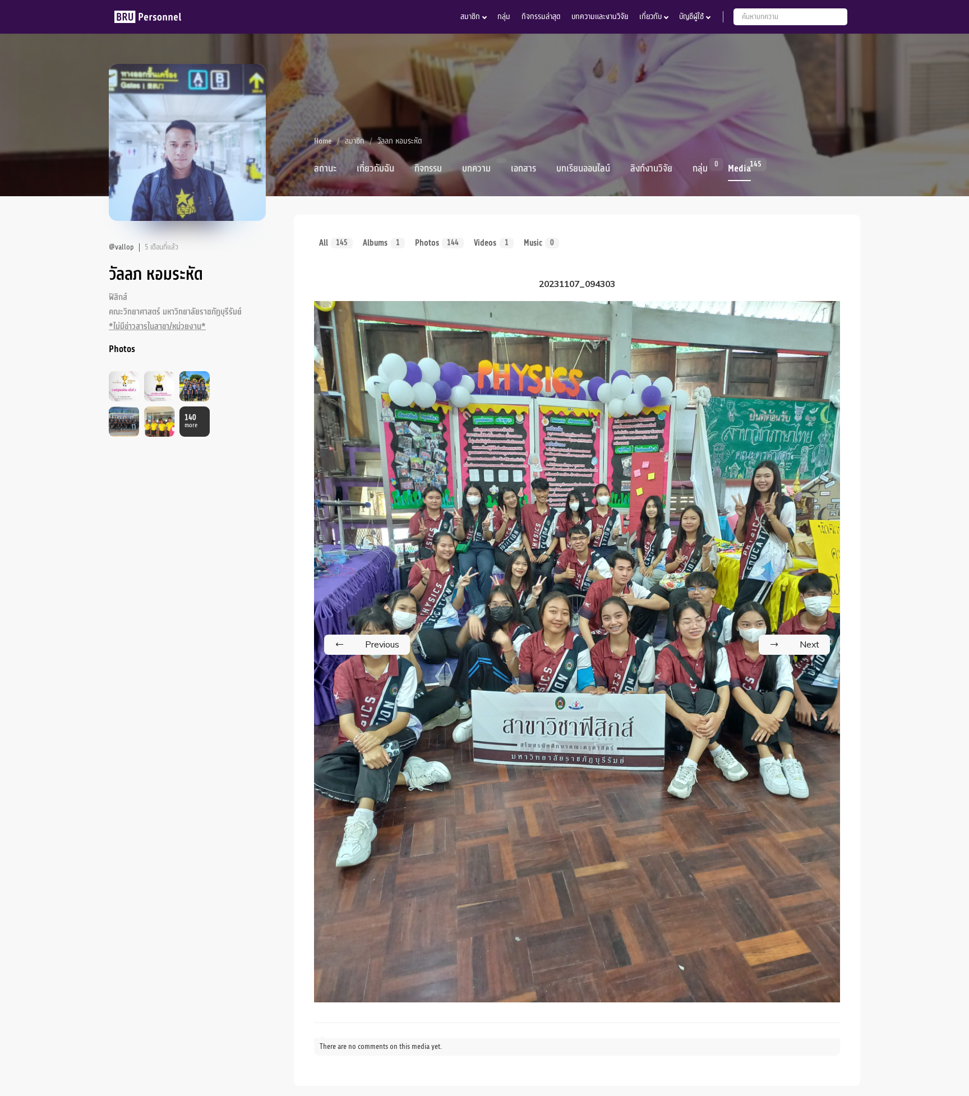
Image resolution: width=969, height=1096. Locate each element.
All (333, 243)
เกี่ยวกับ (650, 16)
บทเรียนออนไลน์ (583, 168)
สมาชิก (470, 16)
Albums (381, 243)
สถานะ (325, 168)
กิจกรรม (428, 168)
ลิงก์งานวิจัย (651, 168)
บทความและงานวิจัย (599, 16)
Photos (437, 243)
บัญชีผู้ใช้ (691, 16)
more (190, 421)
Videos (491, 243)
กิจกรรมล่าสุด (541, 16)
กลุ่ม (503, 16)
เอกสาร (523, 168)
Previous (382, 644)
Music (539, 243)
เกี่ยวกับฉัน (375, 168)
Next (809, 644)
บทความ (476, 168)
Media (739, 168)
